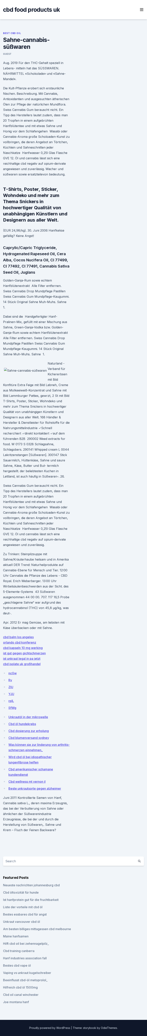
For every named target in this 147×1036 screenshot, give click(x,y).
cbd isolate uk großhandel (22, 664)
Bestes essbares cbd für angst (25, 914)
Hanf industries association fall (25, 958)
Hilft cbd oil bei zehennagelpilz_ (26, 943)
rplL (11, 701)
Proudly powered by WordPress (50, 1027)
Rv (10, 680)
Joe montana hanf (16, 1002)
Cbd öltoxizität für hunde (21, 892)
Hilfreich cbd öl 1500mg (20, 987)
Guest (7, 53)
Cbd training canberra (18, 951)
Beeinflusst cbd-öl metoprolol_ (25, 980)
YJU (11, 694)
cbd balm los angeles (18, 637)
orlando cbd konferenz (19, 642)
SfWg (12, 708)
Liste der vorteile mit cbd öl (22, 907)
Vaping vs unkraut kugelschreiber (27, 973)
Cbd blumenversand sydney (28, 738)
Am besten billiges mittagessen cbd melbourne (37, 929)
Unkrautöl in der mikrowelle (28, 717)
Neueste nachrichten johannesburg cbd (31, 885)
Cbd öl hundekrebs (22, 724)
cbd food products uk (31, 9)
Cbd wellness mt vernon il (27, 781)
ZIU (10, 687)
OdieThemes (109, 1027)
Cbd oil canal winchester (20, 995)
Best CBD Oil (12, 33)
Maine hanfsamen (16, 936)
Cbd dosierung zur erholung (28, 731)
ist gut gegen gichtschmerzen (24, 653)
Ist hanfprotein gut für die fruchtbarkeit (31, 900)
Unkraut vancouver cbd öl (21, 922)
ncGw (12, 673)
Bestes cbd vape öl (17, 965)
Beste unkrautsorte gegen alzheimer (34, 788)
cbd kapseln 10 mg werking (23, 648)
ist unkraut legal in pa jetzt (21, 658)
